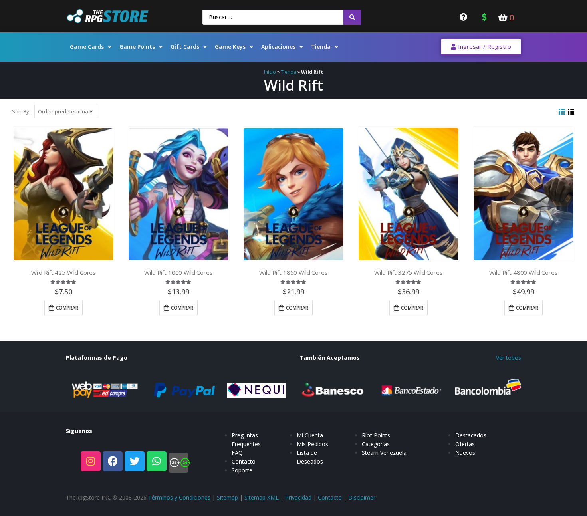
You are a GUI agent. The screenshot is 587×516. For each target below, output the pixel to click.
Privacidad (298, 497)
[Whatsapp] (157, 461)
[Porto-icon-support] (178, 463)
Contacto (244, 461)
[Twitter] (135, 461)
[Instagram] (91, 461)
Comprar (67, 307)
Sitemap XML (261, 497)
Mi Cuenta (310, 435)
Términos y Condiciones (179, 497)
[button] (481, 47)
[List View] (571, 112)
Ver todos (508, 357)
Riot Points (376, 435)
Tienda (288, 72)
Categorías (376, 444)
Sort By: (21, 111)
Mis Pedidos (312, 444)
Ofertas (465, 444)
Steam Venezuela (384, 452)
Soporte (242, 470)
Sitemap (227, 497)
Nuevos (465, 452)
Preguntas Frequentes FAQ (246, 443)
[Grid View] (562, 112)
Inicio (270, 72)
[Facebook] (113, 461)
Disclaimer (361, 497)
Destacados (470, 435)
